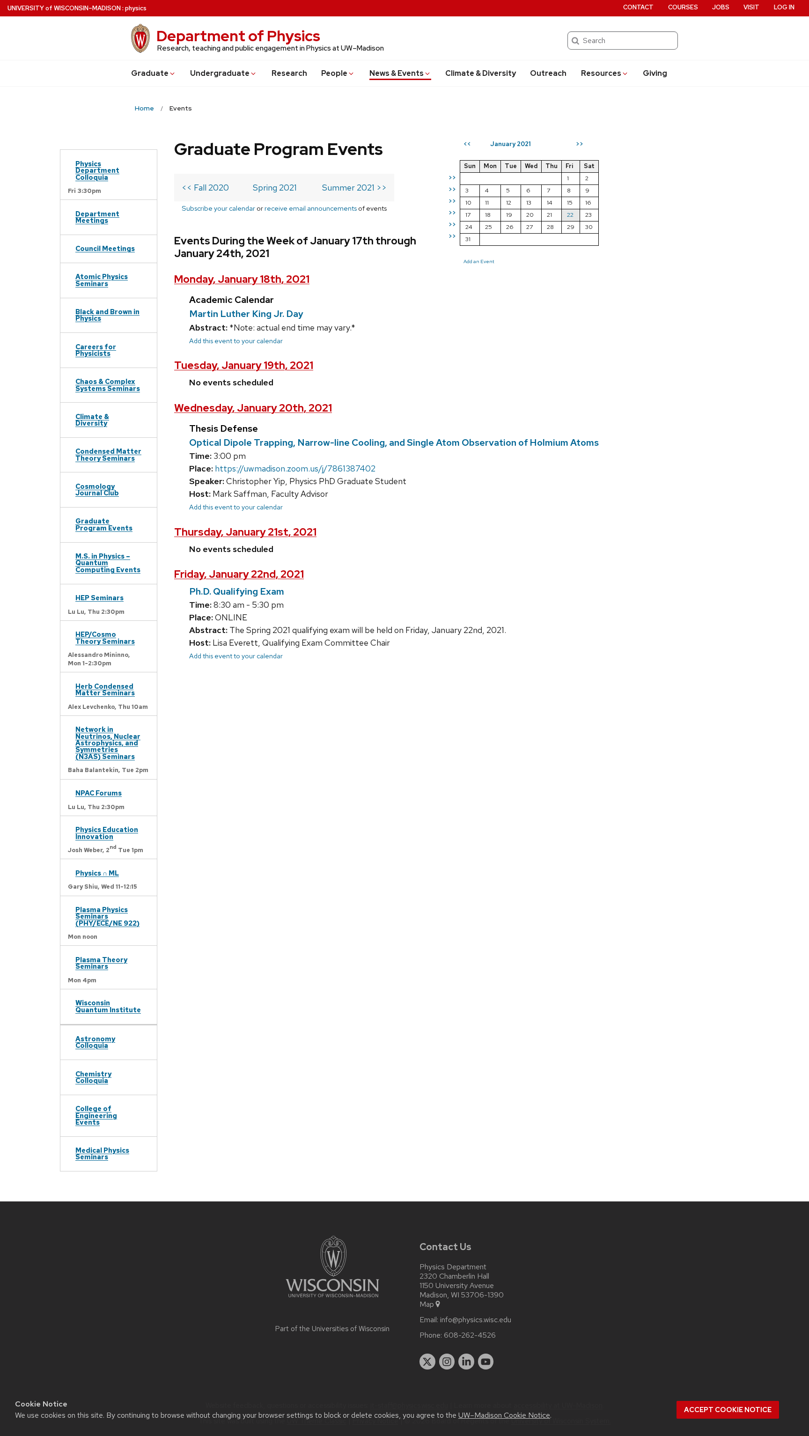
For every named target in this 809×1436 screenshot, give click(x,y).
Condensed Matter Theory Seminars (108, 454)
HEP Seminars (99, 597)
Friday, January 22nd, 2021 (239, 574)
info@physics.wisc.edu (475, 1320)
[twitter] (427, 1362)
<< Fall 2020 (205, 187)
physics (136, 8)
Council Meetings (105, 248)
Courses (683, 7)
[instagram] (447, 1362)
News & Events (396, 73)
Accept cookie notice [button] (728, 1409)
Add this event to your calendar (236, 340)
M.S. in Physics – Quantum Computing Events (107, 563)
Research (289, 73)
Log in (784, 7)
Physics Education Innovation (106, 832)
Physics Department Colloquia (97, 170)
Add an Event (478, 261)
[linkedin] (466, 1362)
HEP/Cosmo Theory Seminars (105, 637)
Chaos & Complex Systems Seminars (107, 384)
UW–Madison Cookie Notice (504, 1415)
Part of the (332, 1328)
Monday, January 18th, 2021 (241, 279)
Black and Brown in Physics (107, 315)
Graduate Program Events (103, 524)
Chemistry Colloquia (93, 1077)
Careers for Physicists (95, 350)
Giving (655, 73)
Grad (150, 73)
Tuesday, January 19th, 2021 (243, 365)
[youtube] (486, 1362)
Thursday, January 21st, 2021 (245, 532)
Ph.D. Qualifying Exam (236, 591)
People (334, 73)
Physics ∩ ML (97, 873)
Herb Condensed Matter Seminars (105, 689)
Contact (638, 7)
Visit (751, 7)
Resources (601, 73)
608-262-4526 (470, 1335)
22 (570, 215)
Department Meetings (97, 217)
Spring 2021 (275, 187)
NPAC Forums (98, 792)
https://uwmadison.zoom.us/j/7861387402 (295, 468)
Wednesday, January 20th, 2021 (253, 408)
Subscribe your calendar (218, 208)
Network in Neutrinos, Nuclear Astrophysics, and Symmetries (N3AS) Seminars (107, 743)
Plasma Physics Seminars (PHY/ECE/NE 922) (107, 916)
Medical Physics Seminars (102, 1153)
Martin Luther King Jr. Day (246, 314)
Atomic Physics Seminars (101, 279)
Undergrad (220, 73)
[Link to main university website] (332, 1299)
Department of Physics (238, 36)
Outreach (548, 73)
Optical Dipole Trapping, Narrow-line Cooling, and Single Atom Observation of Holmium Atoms (394, 442)
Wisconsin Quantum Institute (108, 1006)
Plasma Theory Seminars (101, 963)
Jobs (720, 7)
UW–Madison (64, 8)
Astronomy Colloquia (95, 1042)
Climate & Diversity (480, 73)
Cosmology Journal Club (97, 489)
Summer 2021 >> (354, 187)
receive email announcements (311, 208)
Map (426, 1304)
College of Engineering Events (96, 1115)
